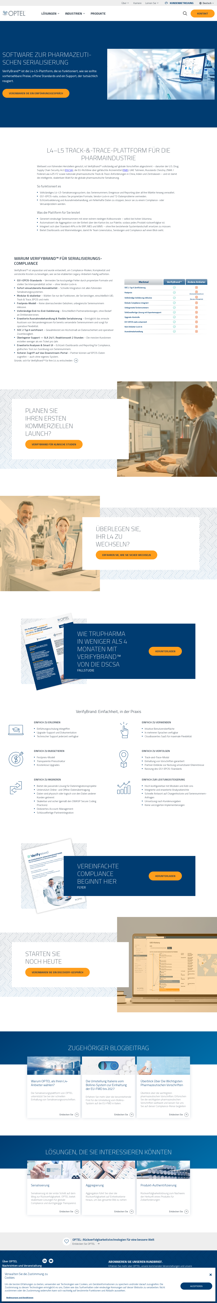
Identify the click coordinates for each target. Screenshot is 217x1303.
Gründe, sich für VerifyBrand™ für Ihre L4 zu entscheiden (43, 360)
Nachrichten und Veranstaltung (22, 1265)
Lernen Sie (150, 3)
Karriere (137, 3)
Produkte (98, 13)
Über (124, 3)
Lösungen (48, 13)
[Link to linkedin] (44, 1261)
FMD (125, 170)
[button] (210, 1274)
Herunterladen (165, 651)
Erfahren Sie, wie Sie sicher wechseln (126, 555)
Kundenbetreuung (181, 3)
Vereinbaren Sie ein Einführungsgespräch (36, 93)
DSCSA (69, 170)
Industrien (73, 13)
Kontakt (202, 13)
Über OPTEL (9, 1261)
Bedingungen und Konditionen (19, 1297)
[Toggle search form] (185, 13)
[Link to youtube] (51, 1261)
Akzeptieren (196, 1286)
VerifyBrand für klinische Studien (54, 444)
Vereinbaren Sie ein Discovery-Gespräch (57, 972)
